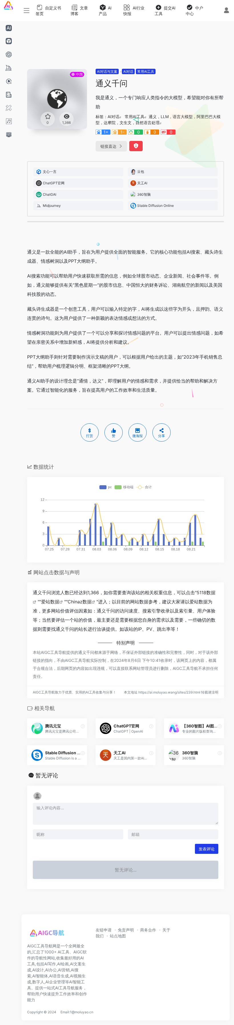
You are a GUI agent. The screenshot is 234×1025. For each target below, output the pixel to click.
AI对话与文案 (107, 71)
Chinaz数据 (80, 602)
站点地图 (118, 935)
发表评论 (207, 848)
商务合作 (148, 929)
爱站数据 (50, 602)
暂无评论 (46, 775)
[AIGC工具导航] (47, 934)
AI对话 (128, 71)
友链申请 (104, 929)
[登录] (226, 11)
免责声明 (126, 929)
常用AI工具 (145, 71)
